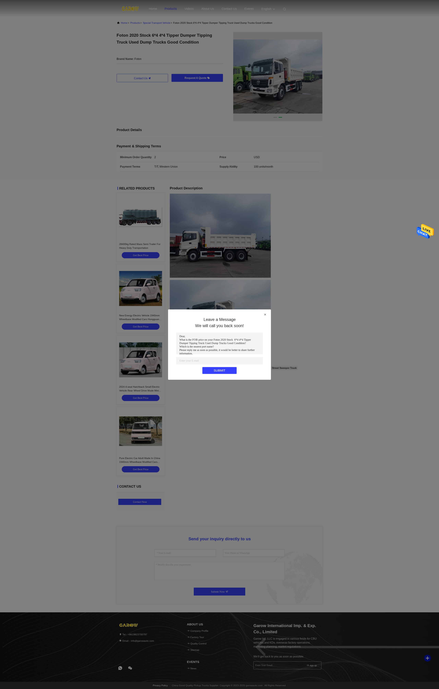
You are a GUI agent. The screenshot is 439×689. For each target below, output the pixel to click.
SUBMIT (219, 370)
